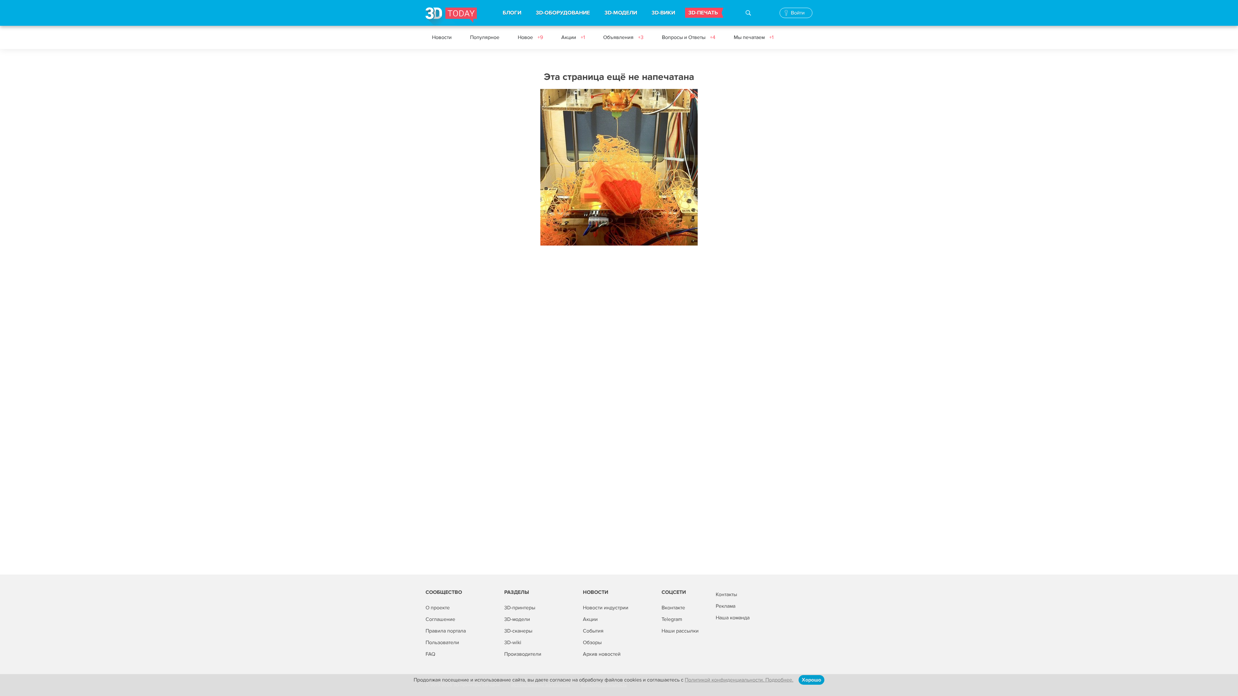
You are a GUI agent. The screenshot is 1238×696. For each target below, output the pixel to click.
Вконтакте (673, 607)
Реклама (725, 606)
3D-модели (517, 619)
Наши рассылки (680, 631)
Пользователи (442, 642)
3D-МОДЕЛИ (620, 13)
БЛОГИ (512, 13)
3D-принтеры (519, 607)
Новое (530, 37)
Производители (522, 654)
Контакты (726, 594)
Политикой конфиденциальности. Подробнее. (739, 680)
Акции (573, 37)
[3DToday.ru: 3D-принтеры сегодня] (451, 16)
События (593, 631)
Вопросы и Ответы (688, 37)
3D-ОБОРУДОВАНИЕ (563, 13)
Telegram (672, 619)
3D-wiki (512, 642)
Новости (442, 37)
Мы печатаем (753, 37)
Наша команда (733, 617)
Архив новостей (602, 654)
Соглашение (440, 619)
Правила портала (446, 631)
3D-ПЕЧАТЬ (703, 13)
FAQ (430, 654)
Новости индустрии (605, 607)
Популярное (484, 37)
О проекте (438, 607)
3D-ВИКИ (663, 13)
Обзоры (592, 642)
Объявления (623, 37)
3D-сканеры (518, 631)
